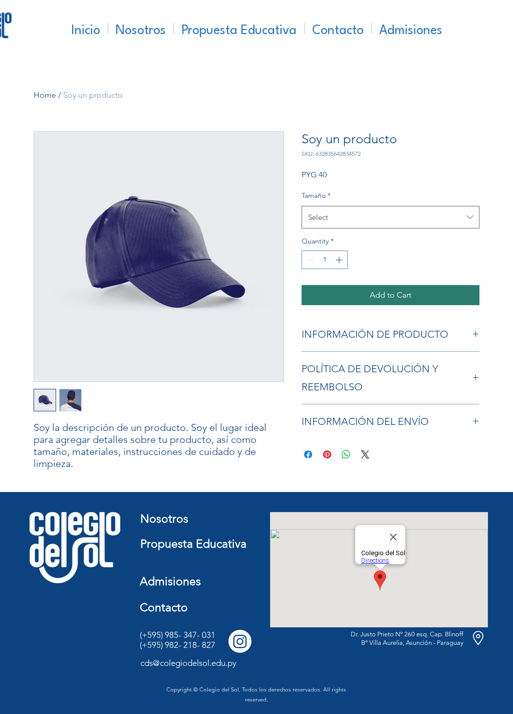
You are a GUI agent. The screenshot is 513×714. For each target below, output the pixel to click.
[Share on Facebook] (308, 454)
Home (45, 95)
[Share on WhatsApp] (346, 454)
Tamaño (316, 195)
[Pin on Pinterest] (327, 454)
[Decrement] (309, 260)
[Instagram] (239, 641)
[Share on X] (365, 454)
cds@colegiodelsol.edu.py (188, 663)
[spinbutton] (325, 260)
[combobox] (390, 217)
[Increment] (340, 260)
